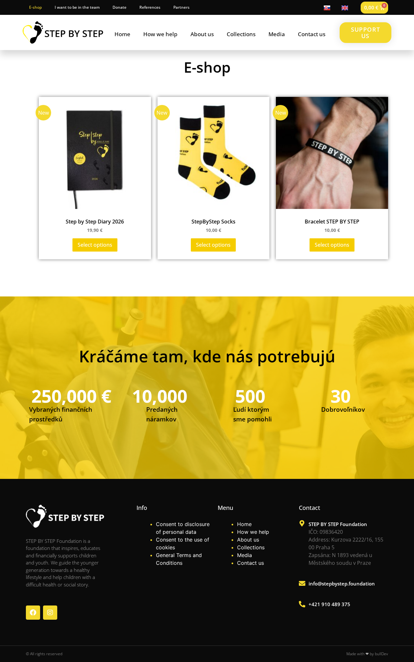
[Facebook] (33, 612)
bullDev (381, 654)
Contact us (311, 34)
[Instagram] (50, 612)
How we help (160, 34)
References (149, 7)
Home (122, 34)
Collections (241, 34)
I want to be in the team (77, 7)
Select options (95, 244)
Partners (181, 7)
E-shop (35, 7)
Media (276, 34)
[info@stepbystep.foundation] (302, 583)
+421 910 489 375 (329, 604)
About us (202, 34)
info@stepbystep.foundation (342, 583)
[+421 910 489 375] (302, 604)
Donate (119, 7)
